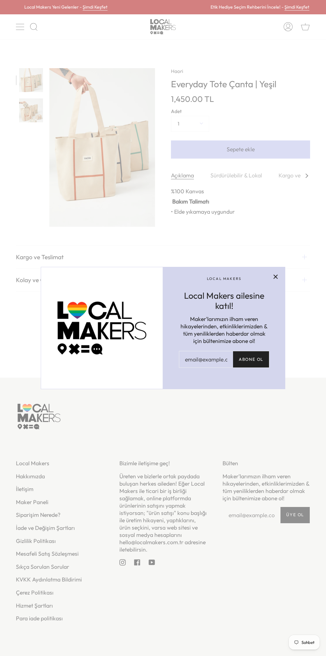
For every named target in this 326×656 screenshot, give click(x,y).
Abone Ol (251, 359)
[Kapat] (276, 276)
